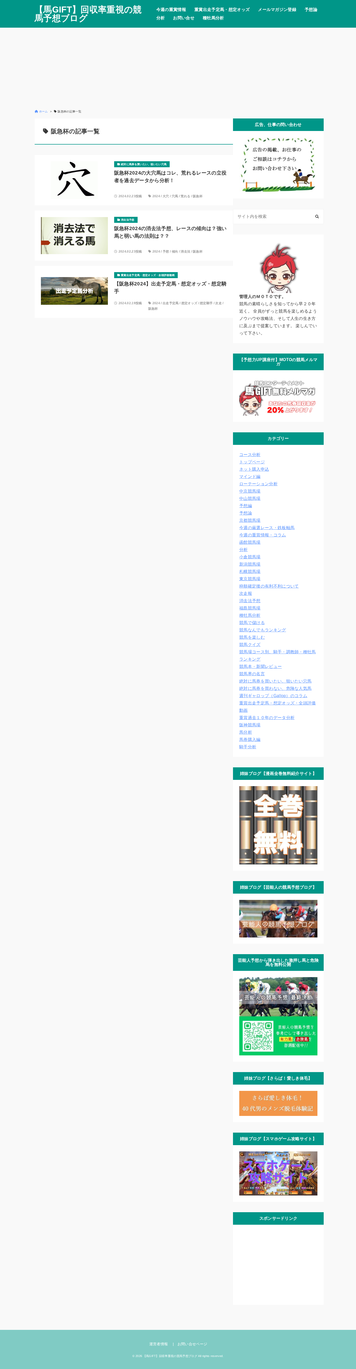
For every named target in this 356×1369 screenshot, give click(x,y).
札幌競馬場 (250, 571)
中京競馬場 (250, 491)
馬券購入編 (250, 739)
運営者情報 (158, 1344)
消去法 (185, 251)
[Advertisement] (178, 68)
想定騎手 (206, 303)
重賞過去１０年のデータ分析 (266, 717)
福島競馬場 (250, 608)
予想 (166, 251)
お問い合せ (183, 18)
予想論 (311, 9)
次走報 (245, 593)
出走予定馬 (171, 303)
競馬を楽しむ (252, 637)
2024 (156, 196)
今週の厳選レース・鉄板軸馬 (266, 527)
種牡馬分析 (213, 18)
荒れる (185, 196)
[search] (317, 216)
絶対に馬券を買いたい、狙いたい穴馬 (275, 681)
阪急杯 (197, 196)
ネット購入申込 (254, 469)
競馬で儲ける (252, 622)
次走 (218, 303)
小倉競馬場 (250, 557)
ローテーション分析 (258, 484)
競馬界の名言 (252, 674)
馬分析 (245, 732)
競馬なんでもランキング (262, 630)
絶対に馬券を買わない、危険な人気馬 (275, 688)
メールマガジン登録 (277, 9)
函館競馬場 (250, 542)
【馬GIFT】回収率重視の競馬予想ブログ (88, 13)
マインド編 (250, 476)
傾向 (175, 251)
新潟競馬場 (250, 564)
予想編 (245, 506)
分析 (160, 18)
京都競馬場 (250, 520)
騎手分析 (247, 747)
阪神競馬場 (250, 725)
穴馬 (175, 196)
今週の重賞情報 (171, 9)
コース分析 (250, 454)
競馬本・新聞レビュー (260, 666)
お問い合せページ (192, 1344)
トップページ (252, 462)
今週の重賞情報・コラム (262, 535)
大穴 (166, 196)
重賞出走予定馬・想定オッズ (222, 9)
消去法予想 (250, 601)
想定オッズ (189, 303)
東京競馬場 (250, 579)
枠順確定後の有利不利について (269, 586)
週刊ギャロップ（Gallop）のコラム (273, 696)
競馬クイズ (250, 644)
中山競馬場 (250, 498)
